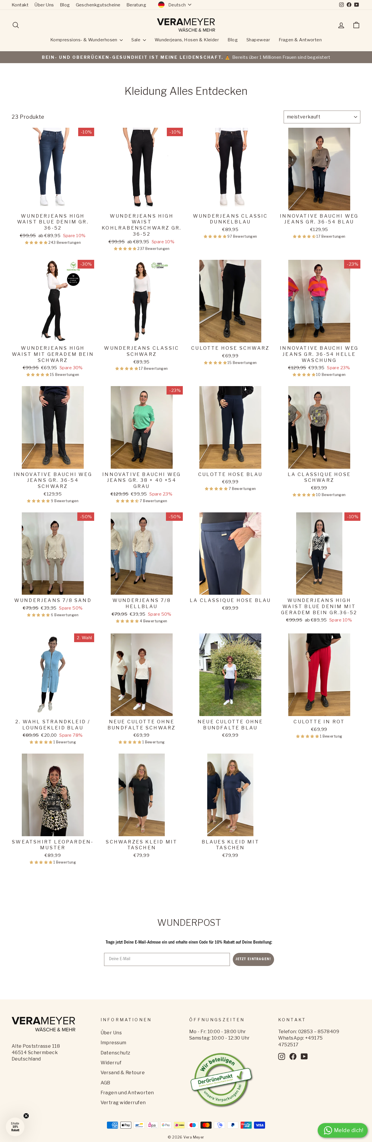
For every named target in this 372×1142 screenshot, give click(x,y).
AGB (105, 1083)
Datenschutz (115, 1053)
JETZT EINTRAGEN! (253, 959)
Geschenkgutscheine (98, 5)
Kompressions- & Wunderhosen (84, 39)
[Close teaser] (26, 1116)
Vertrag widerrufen (123, 1102)
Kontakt (20, 5)
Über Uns (44, 5)
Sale (136, 39)
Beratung (136, 5)
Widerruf (111, 1062)
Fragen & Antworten (300, 39)
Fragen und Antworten (127, 1092)
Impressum (113, 1042)
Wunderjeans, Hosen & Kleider (187, 39)
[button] (37, 242)
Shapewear (258, 39)
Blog (65, 5)
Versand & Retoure (123, 1072)
